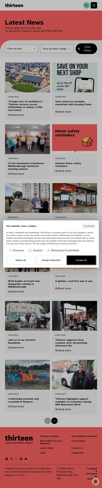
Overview (90, 226)
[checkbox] (15, 250)
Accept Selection (51, 260)
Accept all (81, 260)
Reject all (21, 260)
